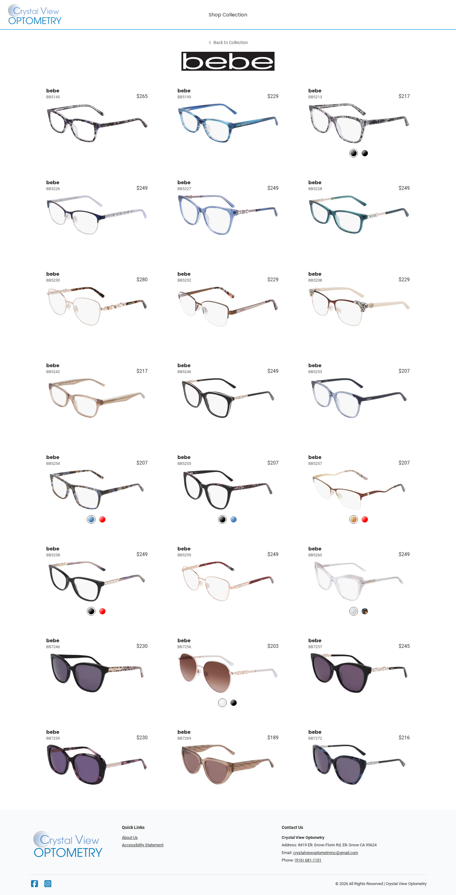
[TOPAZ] (353, 519)
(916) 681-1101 (308, 860)
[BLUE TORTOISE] (91, 519)
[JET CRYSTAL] (364, 153)
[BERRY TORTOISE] (102, 519)
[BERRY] (364, 519)
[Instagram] (48, 885)
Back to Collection (230, 42)
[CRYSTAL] (353, 611)
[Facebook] (34, 885)
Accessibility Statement (142, 845)
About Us (130, 837)
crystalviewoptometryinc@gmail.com (325, 852)
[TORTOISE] (364, 611)
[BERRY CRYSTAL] (102, 611)
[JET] (222, 519)
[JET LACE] (353, 153)
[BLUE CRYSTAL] (233, 519)
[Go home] (61, 14)
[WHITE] (222, 702)
